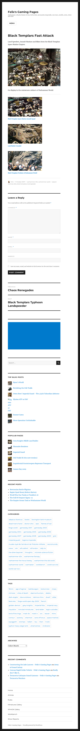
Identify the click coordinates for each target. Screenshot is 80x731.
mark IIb (26, 614)
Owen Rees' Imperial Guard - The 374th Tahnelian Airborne (36, 394)
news (11, 548)
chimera (12, 593)
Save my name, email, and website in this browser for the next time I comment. (35, 266)
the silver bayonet (16, 552)
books (27, 520)
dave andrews (25, 597)
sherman (28, 618)
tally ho (43, 548)
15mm (11, 589)
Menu (12, 23)
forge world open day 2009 (28, 601)
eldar (54, 597)
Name (11, 237)
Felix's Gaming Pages (23, 12)
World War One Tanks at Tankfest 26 (24, 495)
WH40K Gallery (14, 709)
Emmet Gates (18, 415)
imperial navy (52, 605)
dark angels (13, 597)
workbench (40, 565)
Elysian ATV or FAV (20, 399)
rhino (54, 614)
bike (15, 184)
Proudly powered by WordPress (32, 725)
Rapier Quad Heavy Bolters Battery (23, 492)
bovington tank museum (42, 520)
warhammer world (44, 182)
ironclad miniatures (25, 609)
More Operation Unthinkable (24, 420)
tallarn (29, 622)
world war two (14, 569)
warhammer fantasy (32, 556)
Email (11, 247)
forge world (13, 528)
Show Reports (13, 719)
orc (41, 614)
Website (11, 256)
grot (54, 536)
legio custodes (52, 609)
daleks (48, 593)
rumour (12, 618)
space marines (52, 618)
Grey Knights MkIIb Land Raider (25, 441)
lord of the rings (15, 614)
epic (37, 524)
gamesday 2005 (30, 532)
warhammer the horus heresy (20, 561)
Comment (12, 208)
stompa (22, 622)
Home (10, 690)
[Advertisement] (34, 336)
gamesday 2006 (44, 532)
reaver (47, 614)
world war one (52, 565)
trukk (47, 622)
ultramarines (35, 626)
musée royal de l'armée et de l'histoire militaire (27, 544)
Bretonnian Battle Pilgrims (20, 489)
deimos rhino (38, 597)
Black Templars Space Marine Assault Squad (21, 119)
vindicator (46, 626)
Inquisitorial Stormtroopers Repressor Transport (32, 463)
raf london (34, 548)
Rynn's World (18, 382)
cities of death (22, 593)
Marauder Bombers (20, 446)
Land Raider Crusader (14, 146)
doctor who (28, 524)
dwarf (48, 597)
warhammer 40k (32, 182)
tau (36, 622)
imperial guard (14, 540)
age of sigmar (21, 589)
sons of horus (40, 618)
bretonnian (45, 589)
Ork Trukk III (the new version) (25, 458)
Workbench (12, 714)
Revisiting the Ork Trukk (22, 388)
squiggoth (13, 622)
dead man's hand (15, 524)
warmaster (29, 565)
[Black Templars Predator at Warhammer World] (35, 161)
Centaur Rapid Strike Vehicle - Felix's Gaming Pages (30, 670)
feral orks (12, 601)
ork (16, 548)
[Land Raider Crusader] (35, 134)
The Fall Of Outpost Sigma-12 (21, 498)
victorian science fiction (44, 552)
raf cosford (24, 548)
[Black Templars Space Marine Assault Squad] (35, 107)
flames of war (46, 524)
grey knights (28, 605)
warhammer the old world (44, 561)
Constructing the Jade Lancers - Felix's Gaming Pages (31, 665)
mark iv (35, 614)
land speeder (31, 184)
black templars (22, 184)
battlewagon (33, 589)
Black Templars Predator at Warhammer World (22, 173)
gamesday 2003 (40, 528)
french (43, 601)
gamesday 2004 (15, 532)
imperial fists (40, 605)
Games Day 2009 (19, 469)
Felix (12, 182)
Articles (11, 695)
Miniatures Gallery (15, 705)
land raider (40, 609)
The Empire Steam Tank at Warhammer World (28, 500)
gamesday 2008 (29, 536)
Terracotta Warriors (17, 678)
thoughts (28, 552)
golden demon (14, 605)
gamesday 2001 (26, 528)
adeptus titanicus (15, 520)
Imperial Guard (19, 452)
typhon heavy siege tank (18, 626)
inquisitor (12, 609)
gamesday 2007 (15, 536)
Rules (10, 700)
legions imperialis (29, 540)
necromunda (52, 544)
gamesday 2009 (44, 536)
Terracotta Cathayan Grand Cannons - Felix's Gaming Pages (33, 676)
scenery (20, 618)
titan (41, 622)
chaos (54, 589)
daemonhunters (37, 593)
